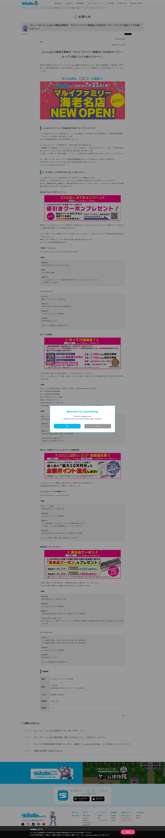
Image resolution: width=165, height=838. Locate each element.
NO (98, 426)
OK (128, 832)
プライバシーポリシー (93, 835)
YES (67, 426)
